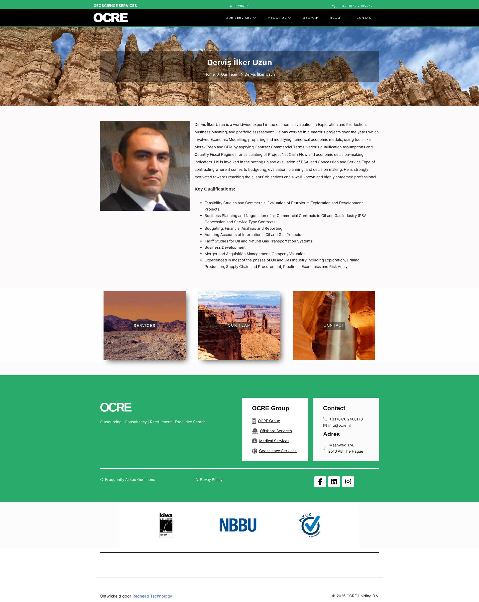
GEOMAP (310, 17)
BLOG (335, 17)
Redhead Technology (152, 596)
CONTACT (365, 17)
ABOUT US (277, 17)
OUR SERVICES (239, 17)
